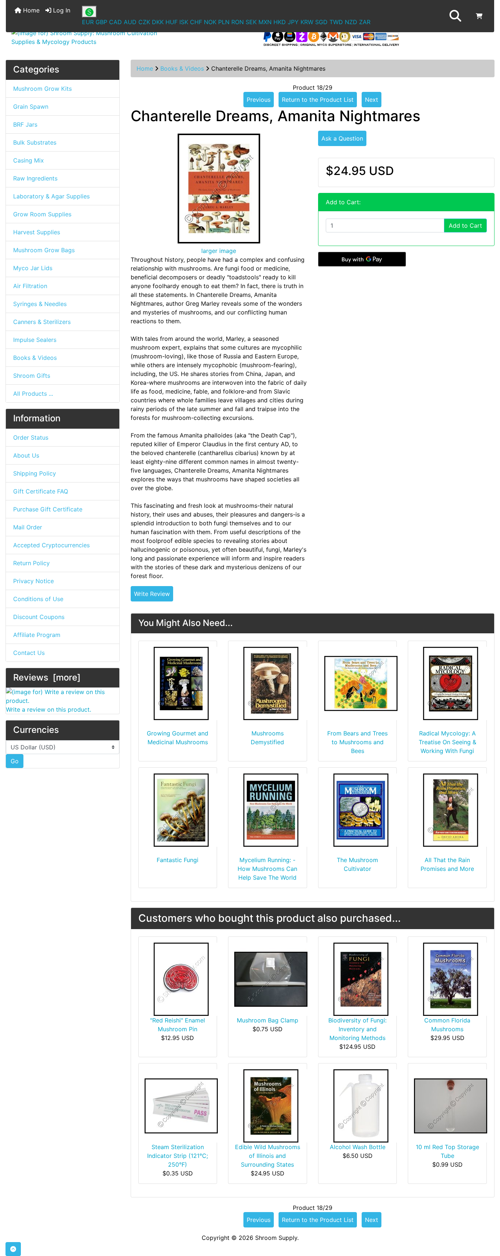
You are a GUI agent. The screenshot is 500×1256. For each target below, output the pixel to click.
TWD (336, 22)
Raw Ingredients (35, 178)
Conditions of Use (38, 599)
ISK (183, 22)
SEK (251, 22)
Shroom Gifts (31, 375)
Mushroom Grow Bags (44, 250)
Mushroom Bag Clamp (267, 1020)
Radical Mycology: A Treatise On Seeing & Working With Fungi (447, 742)
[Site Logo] (87, 37)
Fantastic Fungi (177, 860)
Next (371, 99)
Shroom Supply (276, 1237)
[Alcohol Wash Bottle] (361, 1105)
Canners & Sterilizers (42, 321)
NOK (210, 22)
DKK (158, 22)
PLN (224, 22)
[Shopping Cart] (479, 16)
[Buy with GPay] (362, 259)
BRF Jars (25, 124)
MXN (265, 22)
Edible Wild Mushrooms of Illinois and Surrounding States (267, 1155)
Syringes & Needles (40, 304)
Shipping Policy (34, 473)
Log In (60, 10)
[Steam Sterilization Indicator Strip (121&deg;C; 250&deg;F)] (181, 1105)
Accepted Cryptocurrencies (51, 545)
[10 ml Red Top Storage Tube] (450, 1105)
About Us (26, 455)
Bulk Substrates (34, 142)
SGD (321, 22)
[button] (455, 16)
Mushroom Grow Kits (42, 88)
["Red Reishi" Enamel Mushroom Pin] (181, 979)
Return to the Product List (318, 99)
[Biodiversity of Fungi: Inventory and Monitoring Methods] (361, 979)
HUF (171, 22)
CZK (144, 22)
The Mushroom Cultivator (357, 864)
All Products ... (33, 393)
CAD (115, 22)
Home (30, 10)
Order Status (30, 437)
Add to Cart (465, 225)
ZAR (364, 22)
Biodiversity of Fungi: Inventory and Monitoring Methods (357, 1029)
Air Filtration (30, 286)
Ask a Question (342, 138)
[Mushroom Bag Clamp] (270, 979)
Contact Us (29, 652)
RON (237, 22)
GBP (101, 22)
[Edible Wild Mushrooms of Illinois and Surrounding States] (270, 1105)
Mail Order (27, 527)
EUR (88, 22)
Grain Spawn (30, 106)
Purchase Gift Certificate (47, 509)
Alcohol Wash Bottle (357, 1147)
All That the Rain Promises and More (447, 864)
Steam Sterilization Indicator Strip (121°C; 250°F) (177, 1155)
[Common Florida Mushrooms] (450, 979)
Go (15, 761)
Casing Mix (28, 160)
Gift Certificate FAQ (40, 491)
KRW (307, 22)
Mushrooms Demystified (267, 738)
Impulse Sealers (34, 339)
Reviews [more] (47, 677)
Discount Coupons (38, 616)
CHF (196, 22)
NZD (351, 22)
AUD (130, 22)
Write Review (152, 593)
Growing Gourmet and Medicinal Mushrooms (177, 738)
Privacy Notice (33, 581)
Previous (258, 99)
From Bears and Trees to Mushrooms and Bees (357, 742)
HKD (279, 22)
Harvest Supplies (36, 232)
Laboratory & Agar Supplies (51, 196)
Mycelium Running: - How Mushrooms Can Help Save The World (267, 868)
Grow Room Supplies (42, 214)
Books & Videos (182, 68)
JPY (293, 22)
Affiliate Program (36, 634)
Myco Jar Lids (32, 268)
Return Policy (31, 563)
